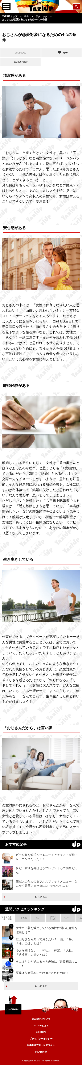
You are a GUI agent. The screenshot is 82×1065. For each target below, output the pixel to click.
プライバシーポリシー (41, 1038)
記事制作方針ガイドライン (41, 1045)
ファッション (53, 918)
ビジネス (23, 918)
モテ (38, 918)
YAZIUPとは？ (41, 1025)
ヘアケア (68, 918)
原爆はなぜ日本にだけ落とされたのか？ (42, 972)
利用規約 (41, 1032)
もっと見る (41, 896)
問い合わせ (41, 1051)
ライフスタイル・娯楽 (7, 918)
